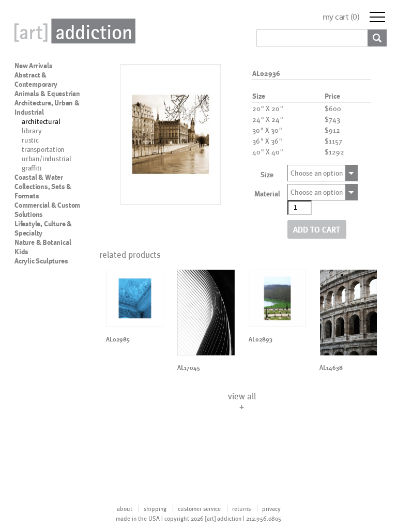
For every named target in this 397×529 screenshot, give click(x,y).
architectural (41, 121)
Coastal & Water (38, 177)
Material (267, 193)
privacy (271, 508)
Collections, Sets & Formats (42, 191)
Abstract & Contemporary (35, 79)
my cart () (341, 16)
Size (267, 174)
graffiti (31, 167)
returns (241, 508)
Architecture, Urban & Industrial (47, 107)
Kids (21, 251)
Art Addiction (72, 31)
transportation (43, 149)
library (32, 130)
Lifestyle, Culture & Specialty (43, 228)
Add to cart (316, 229)
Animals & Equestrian (47, 93)
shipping (155, 508)
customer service (199, 508)
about (124, 508)
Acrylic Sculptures (41, 261)
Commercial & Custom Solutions (47, 210)
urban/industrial (46, 158)
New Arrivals (33, 65)
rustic (30, 139)
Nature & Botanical (42, 242)
